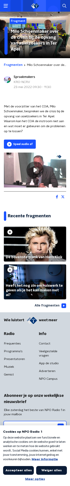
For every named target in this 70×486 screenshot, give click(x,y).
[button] (6, 5)
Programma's (13, 351)
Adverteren (47, 371)
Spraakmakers (24, 77)
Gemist (9, 374)
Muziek (9, 366)
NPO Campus (48, 378)
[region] (35, 170)
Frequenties (12, 343)
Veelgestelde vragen (48, 353)
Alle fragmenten (47, 305)
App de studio (49, 363)
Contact (44, 343)
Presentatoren (14, 359)
